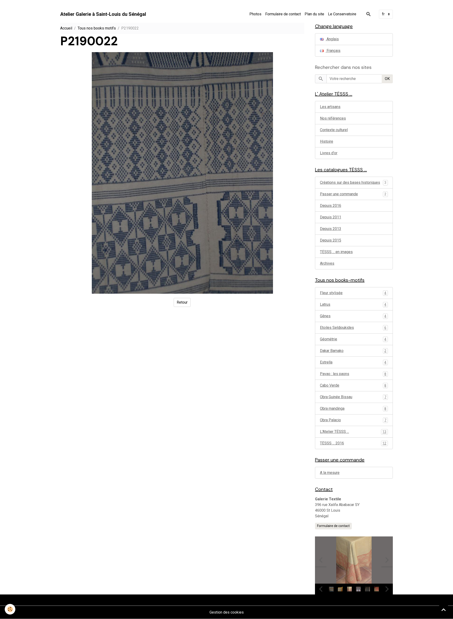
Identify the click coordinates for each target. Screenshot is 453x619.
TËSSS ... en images (336, 252)
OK (387, 78)
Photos (255, 14)
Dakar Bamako (353, 350)
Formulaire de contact (283, 14)
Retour (182, 302)
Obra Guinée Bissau (353, 397)
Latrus (353, 304)
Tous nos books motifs (97, 28)
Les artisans (330, 107)
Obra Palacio (353, 420)
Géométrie (353, 339)
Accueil (66, 28)
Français (333, 50)
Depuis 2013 (330, 228)
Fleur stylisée (353, 293)
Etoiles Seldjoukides (353, 327)
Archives (327, 263)
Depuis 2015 (330, 240)
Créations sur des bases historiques (350, 182)
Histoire (326, 141)
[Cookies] (10, 609)
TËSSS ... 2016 (353, 443)
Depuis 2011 (330, 217)
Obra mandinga (353, 408)
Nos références (333, 118)
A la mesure (330, 472)
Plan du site (314, 14)
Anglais (332, 39)
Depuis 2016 (330, 205)
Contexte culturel (334, 130)
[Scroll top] (443, 609)
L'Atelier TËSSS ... (353, 431)
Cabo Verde (353, 385)
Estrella (353, 362)
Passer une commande (339, 194)
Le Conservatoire (342, 14)
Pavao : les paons (353, 374)
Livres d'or (328, 153)
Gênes (353, 316)
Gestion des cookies (227, 612)
